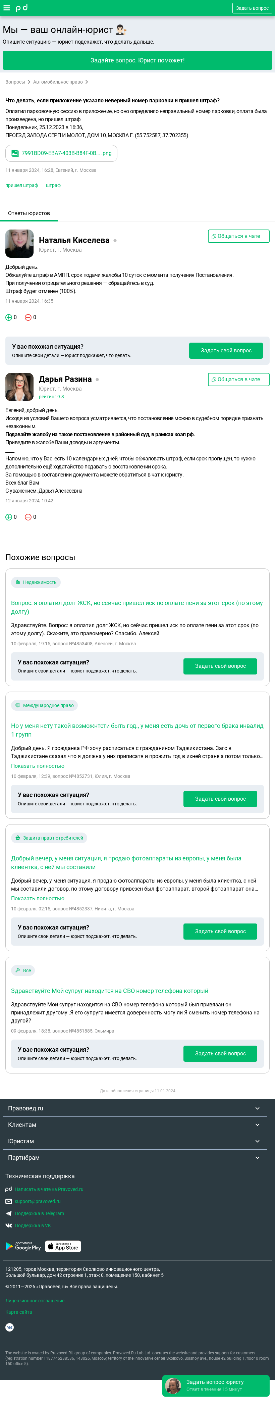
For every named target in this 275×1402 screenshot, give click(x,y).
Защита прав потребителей (53, 838)
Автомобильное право (58, 82)
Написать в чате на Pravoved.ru (49, 1189)
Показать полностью (37, 766)
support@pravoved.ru (38, 1201)
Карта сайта (18, 1312)
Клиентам (22, 1124)
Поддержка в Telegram (39, 1213)
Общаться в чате (239, 236)
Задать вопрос (252, 8)
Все (27, 970)
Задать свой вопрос (226, 350)
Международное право (48, 705)
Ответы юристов (29, 213)
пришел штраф (21, 185)
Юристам (21, 1141)
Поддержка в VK (33, 1225)
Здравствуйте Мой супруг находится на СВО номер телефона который (109, 990)
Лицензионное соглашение (34, 1300)
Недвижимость (40, 582)
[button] (216, 1386)
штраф (53, 185)
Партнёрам (24, 1157)
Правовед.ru (25, 1108)
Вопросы (15, 82)
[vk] (9, 1327)
